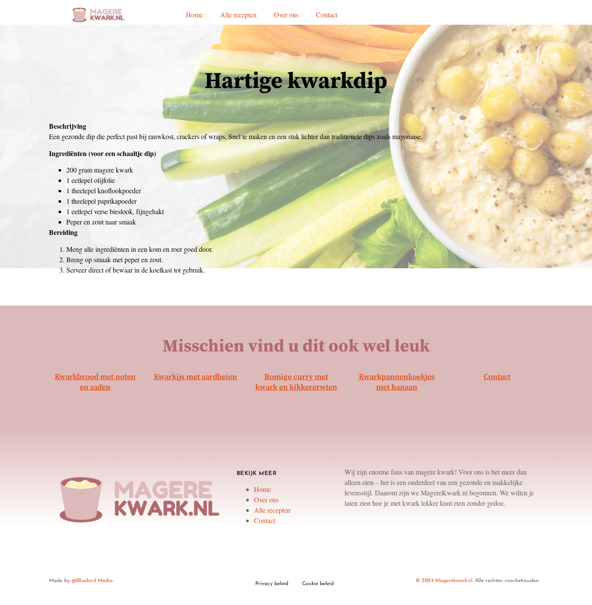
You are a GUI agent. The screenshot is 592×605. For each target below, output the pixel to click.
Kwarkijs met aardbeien (195, 377)
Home (194, 14)
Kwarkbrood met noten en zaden (95, 382)
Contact (326, 14)
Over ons (286, 14)
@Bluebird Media (92, 580)
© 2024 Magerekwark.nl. (444, 580)
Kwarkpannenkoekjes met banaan (397, 382)
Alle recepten (238, 14)
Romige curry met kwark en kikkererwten (296, 382)
